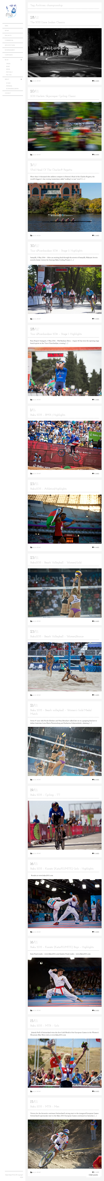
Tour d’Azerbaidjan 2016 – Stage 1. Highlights (56, 334)
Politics (8, 75)
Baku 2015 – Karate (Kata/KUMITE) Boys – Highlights (62, 947)
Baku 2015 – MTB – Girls (44, 1025)
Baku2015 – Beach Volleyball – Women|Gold (55, 562)
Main (6, 25)
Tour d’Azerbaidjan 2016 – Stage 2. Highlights (56, 250)
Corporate (9, 55)
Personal (9, 86)
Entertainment (10, 50)
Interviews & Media (12, 88)
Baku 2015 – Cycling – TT (45, 795)
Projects (8, 35)
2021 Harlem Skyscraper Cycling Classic (53, 96)
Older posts (93, 1175)
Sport (7, 30)
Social (8, 69)
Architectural (10, 45)
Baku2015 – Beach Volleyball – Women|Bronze (57, 636)
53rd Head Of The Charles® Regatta (51, 170)
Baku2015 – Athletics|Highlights (48, 489)
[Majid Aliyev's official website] (14, 12)
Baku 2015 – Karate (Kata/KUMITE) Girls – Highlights (62, 868)
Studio (8, 83)
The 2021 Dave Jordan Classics (47, 22)
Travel (8, 63)
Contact (8, 93)
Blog (6, 60)
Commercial (9, 40)
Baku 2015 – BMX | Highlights (47, 415)
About (7, 79)
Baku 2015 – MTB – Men (44, 1106)
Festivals (9, 72)
